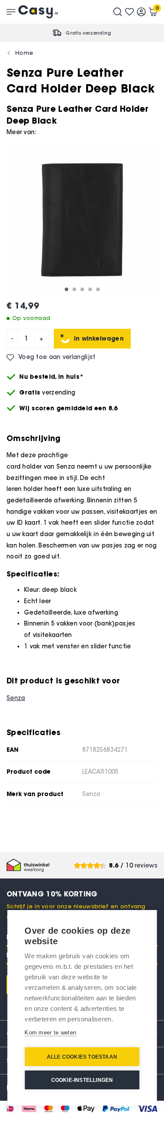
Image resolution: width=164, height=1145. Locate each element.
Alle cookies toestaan (82, 1057)
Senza (16, 698)
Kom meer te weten (50, 1032)
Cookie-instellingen (82, 1080)
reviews (146, 865)
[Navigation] (11, 11)
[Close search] (117, 11)
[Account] (141, 11)
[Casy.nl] (38, 11)
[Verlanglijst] (129, 11)
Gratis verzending (88, 33)
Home (24, 52)
